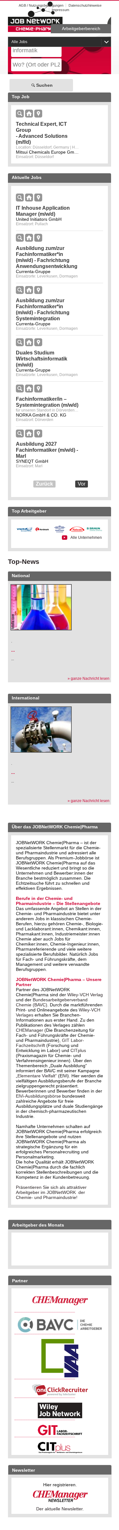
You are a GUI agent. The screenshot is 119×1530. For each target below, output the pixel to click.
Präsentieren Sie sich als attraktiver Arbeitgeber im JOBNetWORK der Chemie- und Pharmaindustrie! (51, 1192)
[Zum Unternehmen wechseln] (29, 114)
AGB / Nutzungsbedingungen (41, 5)
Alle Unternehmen (86, 537)
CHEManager (29, 1030)
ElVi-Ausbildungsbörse (38, 1096)
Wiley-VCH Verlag (85, 994)
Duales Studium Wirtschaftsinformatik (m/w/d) (41, 358)
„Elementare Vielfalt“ (36, 1075)
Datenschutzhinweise (85, 5)
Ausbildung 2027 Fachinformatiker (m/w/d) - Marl (47, 450)
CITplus (78, 1050)
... (13, 650)
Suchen (44, 85)
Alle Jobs (19, 42)
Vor (81, 484)
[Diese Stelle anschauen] (20, 114)
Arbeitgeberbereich (81, 28)
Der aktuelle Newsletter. (60, 1508)
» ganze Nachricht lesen (88, 678)
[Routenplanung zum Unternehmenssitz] (38, 114)
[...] (41, 608)
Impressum (60, 10)
